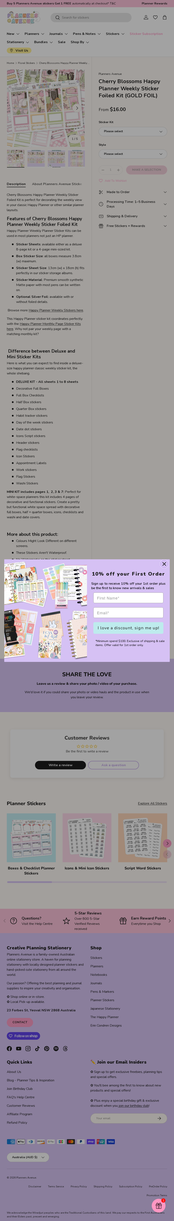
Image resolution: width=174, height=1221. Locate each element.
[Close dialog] (164, 564)
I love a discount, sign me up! (128, 628)
